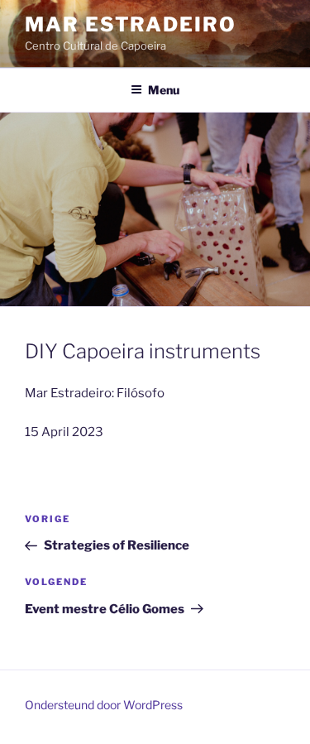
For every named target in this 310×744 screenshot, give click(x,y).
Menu (163, 90)
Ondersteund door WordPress (104, 705)
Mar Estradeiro (130, 24)
